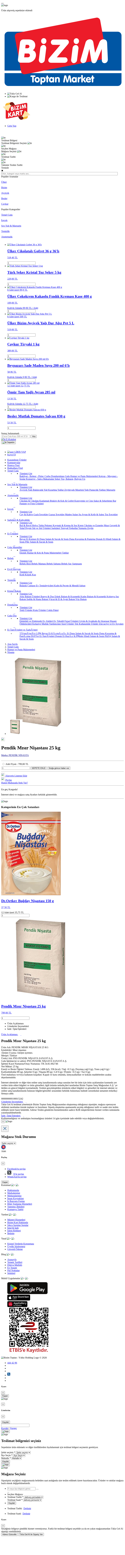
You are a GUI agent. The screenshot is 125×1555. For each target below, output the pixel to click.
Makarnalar (49, 479)
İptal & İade (13, 1228)
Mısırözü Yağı (82, 490)
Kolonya (111, 596)
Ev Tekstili (59, 621)
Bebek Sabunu (53, 563)
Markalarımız (13, 1193)
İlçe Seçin (6, 1455)
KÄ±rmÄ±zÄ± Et (60, 633)
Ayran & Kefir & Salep (93, 514)
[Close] (5, 1431)
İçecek (4, 220)
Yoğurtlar (73, 528)
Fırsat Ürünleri (71, 621)
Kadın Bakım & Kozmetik (93, 596)
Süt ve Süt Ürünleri (41, 528)
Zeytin (90, 528)
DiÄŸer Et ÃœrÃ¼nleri (43, 636)
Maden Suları (72, 514)
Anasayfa (11, 1259)
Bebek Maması (38, 563)
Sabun (82, 585)
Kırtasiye (37, 624)
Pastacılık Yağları (97, 490)
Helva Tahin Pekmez (42, 525)
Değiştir (27, 1508)
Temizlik (5, 231)
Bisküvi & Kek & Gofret (62, 501)
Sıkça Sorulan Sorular (17, 1225)
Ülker (4, 182)
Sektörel (11, 1273)
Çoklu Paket (53, 610)
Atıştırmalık (6, 236)
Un (83, 479)
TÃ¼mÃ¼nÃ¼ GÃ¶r (31, 633)
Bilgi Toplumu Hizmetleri (19, 1204)
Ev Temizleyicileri (45, 585)
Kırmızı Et (34, 539)
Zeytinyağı (69, 490)
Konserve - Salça (34, 479)
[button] (8, 442)
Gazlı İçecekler (41, 514)
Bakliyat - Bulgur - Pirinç (32, 476)
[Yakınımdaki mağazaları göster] (37, 1489)
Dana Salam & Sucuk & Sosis (54, 539)
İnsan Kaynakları (15, 1198)
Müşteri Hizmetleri (16, 1219)
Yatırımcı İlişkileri (15, 1206)
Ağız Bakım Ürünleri (30, 596)
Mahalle (5, 1458)
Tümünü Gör (26, 473)
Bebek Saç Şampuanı (71, 563)
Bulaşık (23, 585)
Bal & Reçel (26, 525)
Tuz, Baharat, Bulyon (71, 479)
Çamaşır (31, 585)
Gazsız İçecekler (57, 514)
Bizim (4, 187)
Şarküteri (56, 528)
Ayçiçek (5, 193)
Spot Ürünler (68, 624)
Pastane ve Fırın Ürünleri (32, 503)
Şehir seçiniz (7, 1452)
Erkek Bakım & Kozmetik (67, 596)
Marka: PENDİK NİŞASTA (15, 755)
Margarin (110, 490)
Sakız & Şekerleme (103, 501)
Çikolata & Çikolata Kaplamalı (35, 501)
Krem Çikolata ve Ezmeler (91, 525)
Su (80, 514)
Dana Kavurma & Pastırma (82, 539)
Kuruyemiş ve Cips (84, 501)
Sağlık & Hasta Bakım (38, 599)
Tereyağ (65, 528)
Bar (114, 501)
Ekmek (23, 552)
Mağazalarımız (14, 1195)
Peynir (28, 528)
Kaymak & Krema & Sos (65, 525)
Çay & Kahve (27, 514)
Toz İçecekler (111, 514)
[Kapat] (5, 1128)
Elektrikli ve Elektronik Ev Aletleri (37, 621)
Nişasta (10, 652)
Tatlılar (65, 552)
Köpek (28, 574)
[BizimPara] (16, 120)
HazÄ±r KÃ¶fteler (74, 636)
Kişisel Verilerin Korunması (20, 1243)
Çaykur (4, 204)
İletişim (10, 1233)
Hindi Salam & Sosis (94, 636)
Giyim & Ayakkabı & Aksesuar (94, 621)
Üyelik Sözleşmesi (16, 1246)
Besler (4, 198)
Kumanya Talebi (15, 1209)
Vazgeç (13, 1428)
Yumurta (82, 528)
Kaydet (5, 1422)
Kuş (34, 574)
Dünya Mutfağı (14, 1265)
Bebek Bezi (25, 563)
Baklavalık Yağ (40, 490)
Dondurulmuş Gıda (60, 476)
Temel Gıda (6, 215)
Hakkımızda (13, 1190)
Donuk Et (101, 539)
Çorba (48, 476)
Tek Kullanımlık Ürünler (87, 624)
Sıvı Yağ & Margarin (11, 225)
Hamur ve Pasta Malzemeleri (84, 476)
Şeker (58, 479)
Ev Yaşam (12, 1267)
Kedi (22, 574)
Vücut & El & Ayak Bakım (62, 599)
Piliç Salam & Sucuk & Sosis (39, 542)
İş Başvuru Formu (16, 1201)
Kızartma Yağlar (56, 490)
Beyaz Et (24, 539)
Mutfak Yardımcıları (51, 624)
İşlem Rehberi (14, 1230)
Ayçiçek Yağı (26, 490)
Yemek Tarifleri (14, 1262)
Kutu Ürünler (40, 610)
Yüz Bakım (81, 599)
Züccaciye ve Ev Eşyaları (111, 624)
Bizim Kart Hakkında (17, 1222)
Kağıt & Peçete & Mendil (66, 585)
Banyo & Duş (48, 596)
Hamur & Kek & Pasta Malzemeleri (44, 552)
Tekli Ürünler (26, 610)
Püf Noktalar (13, 1270)
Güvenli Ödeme (15, 1249)
